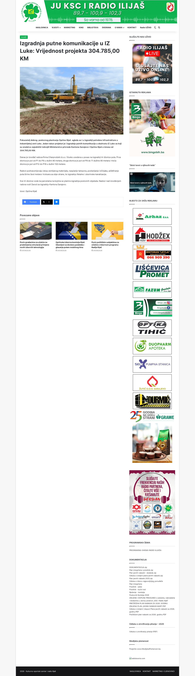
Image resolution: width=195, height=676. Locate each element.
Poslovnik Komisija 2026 (139, 595)
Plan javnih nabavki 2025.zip (141, 578)
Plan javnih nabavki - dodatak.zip (142, 573)
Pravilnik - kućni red (137, 589)
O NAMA (118, 27)
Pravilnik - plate (135, 587)
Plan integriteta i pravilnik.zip (141, 570)
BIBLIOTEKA (92, 27)
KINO (81, 27)
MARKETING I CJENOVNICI (163, 671)
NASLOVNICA (42, 27)
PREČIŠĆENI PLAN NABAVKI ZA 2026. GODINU (148, 603)
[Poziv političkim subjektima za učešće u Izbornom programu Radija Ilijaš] (107, 231)
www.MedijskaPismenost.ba (148, 649)
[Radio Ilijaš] (97, 11)
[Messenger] (56, 202)
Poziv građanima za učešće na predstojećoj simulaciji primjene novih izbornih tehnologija (34, 244)
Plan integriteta (135, 584)
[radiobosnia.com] (137, 658)
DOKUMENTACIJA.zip (138, 567)
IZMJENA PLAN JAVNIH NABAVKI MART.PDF (147, 606)
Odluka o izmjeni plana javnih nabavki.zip (146, 576)
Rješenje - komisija (137, 592)
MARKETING (69, 27)
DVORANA (106, 27)
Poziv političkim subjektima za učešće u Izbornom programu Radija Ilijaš (105, 244)
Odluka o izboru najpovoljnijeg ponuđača (146, 581)
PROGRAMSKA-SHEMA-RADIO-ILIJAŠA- (145, 550)
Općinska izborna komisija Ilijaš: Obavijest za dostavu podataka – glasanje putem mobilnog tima (70, 244)
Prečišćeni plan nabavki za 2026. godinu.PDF (147, 614)
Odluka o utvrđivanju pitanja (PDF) (143, 632)
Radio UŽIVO (145, 27)
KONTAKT (131, 27)
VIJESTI (55, 27)
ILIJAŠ (23, 37)
